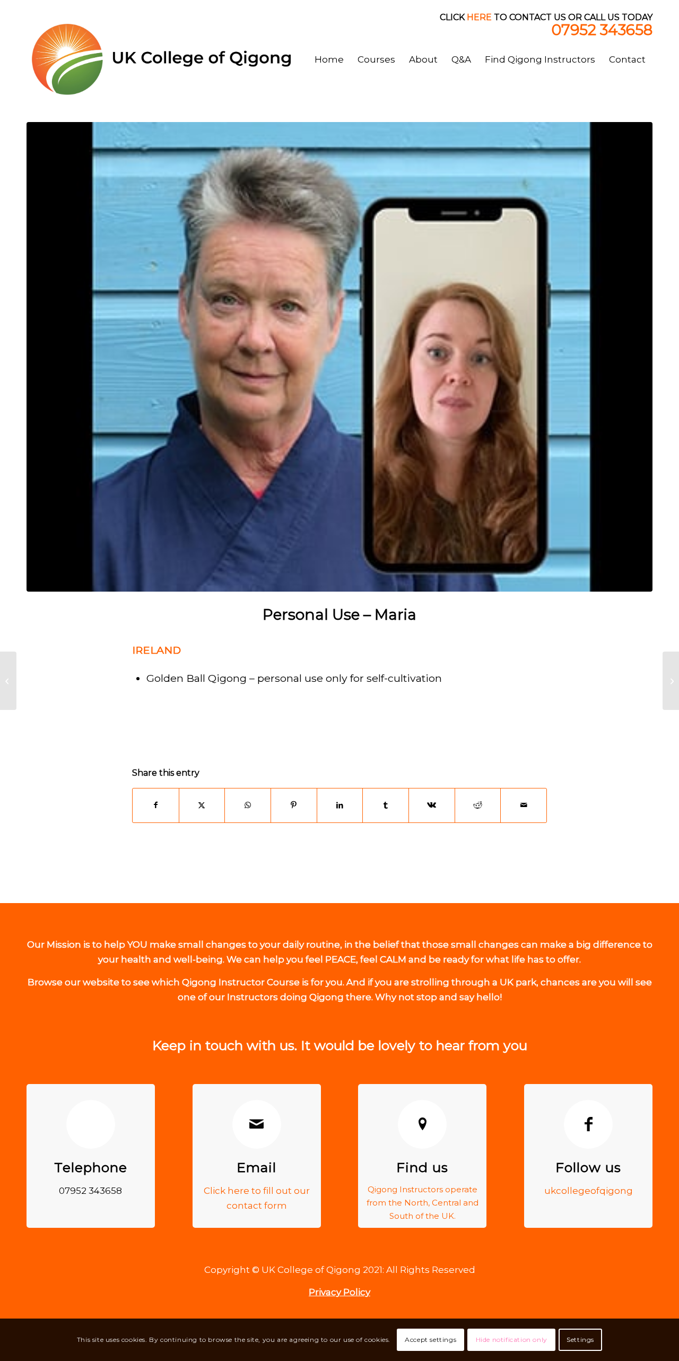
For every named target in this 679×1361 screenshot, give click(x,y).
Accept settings (430, 1339)
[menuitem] (329, 59)
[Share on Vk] (432, 805)
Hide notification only (511, 1339)
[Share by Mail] (523, 805)
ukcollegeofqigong (588, 1190)
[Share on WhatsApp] (248, 805)
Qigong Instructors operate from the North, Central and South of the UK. (422, 1202)
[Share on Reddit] (478, 805)
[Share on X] (202, 805)
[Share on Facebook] (156, 805)
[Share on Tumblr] (385, 805)
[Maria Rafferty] (339, 357)
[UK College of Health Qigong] (171, 59)
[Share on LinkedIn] (340, 805)
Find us (422, 1167)
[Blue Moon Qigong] (8, 681)
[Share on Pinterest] (294, 805)
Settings (580, 1339)
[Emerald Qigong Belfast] (671, 681)
